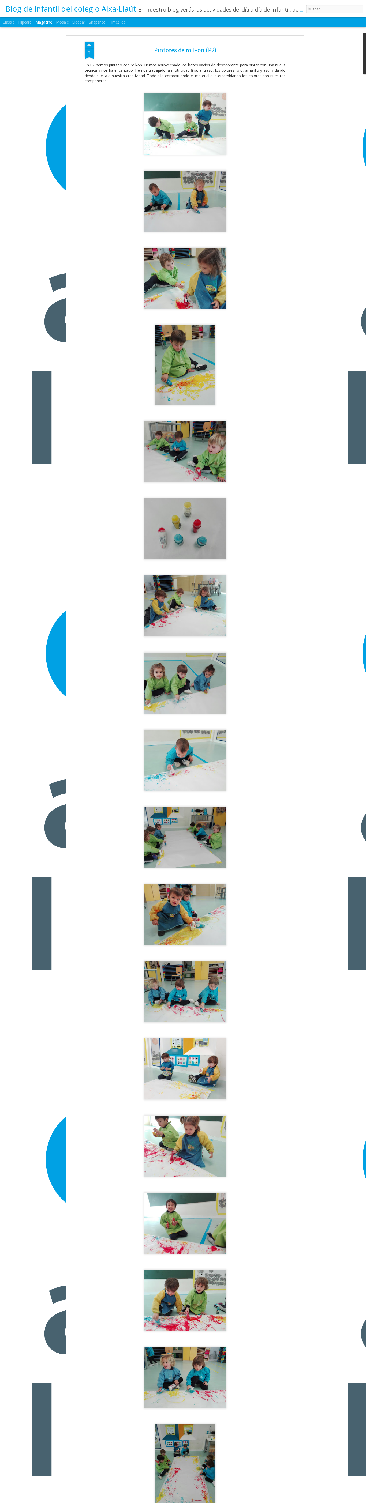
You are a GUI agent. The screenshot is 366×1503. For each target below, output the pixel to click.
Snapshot (97, 22)
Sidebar (78, 22)
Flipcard (25, 22)
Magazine (43, 22)
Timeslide (117, 22)
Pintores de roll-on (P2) (185, 50)
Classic (8, 22)
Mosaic (62, 22)
